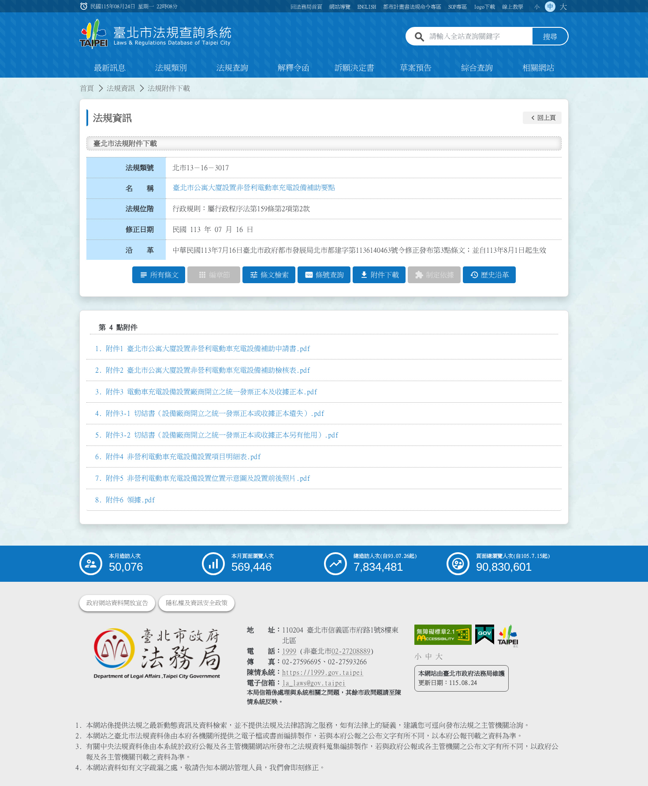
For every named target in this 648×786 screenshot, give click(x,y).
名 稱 (140, 188)
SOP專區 (457, 6)
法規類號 (140, 167)
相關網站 (538, 68)
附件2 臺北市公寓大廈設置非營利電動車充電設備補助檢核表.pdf (208, 370)
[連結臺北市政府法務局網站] (156, 653)
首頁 (87, 88)
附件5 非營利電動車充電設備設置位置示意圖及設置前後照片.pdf (208, 478)
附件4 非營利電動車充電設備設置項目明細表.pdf (183, 456)
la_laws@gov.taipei (314, 682)
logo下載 (484, 6)
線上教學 (512, 6)
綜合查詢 (477, 68)
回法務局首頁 (306, 6)
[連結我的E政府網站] (484, 635)
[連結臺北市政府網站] (508, 636)
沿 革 (140, 250)
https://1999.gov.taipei (322, 672)
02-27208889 (350, 651)
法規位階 (140, 208)
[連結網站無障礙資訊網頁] (443, 635)
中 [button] (550, 7)
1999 (289, 651)
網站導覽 (339, 6)
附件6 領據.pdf (130, 499)
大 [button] (563, 6)
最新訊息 (110, 68)
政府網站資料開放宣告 (117, 603)
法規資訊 (121, 88)
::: (5, 82)
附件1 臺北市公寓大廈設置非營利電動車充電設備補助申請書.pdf (208, 348)
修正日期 (140, 229)
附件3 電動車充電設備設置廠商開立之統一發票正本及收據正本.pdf (211, 391)
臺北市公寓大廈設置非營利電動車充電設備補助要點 (254, 187)
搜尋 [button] (550, 36)
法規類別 (171, 68)
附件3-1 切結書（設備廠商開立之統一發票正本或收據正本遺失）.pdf (215, 413)
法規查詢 (232, 68)
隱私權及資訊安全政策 (196, 603)
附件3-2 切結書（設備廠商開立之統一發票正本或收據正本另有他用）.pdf (222, 434)
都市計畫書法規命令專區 (412, 6)
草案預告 (416, 68)
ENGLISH (367, 6)
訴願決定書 (354, 68)
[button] (542, 118)
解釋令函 (293, 68)
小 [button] (537, 6)
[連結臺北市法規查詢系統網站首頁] (155, 34)
